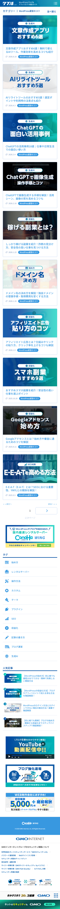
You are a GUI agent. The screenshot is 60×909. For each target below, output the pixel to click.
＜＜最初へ (7, 504)
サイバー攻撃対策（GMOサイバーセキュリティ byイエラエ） (23, 865)
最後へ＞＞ (52, 504)
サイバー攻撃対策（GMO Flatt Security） (16, 868)
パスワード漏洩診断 (8, 855)
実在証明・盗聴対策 (8, 862)
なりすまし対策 (39, 868)
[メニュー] (55, 3)
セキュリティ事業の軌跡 (10, 872)
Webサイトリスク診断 (27, 855)
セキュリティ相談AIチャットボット (14, 858)
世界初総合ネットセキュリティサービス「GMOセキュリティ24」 (25, 852)
